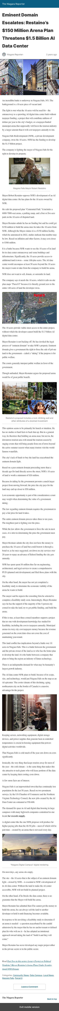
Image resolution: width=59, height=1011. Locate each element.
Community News (21, 975)
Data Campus (36, 975)
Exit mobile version (30, 1007)
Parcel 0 (18, 978)
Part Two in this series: (17, 961)
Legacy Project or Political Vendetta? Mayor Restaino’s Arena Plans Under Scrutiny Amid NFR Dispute (27, 965)
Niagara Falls (8, 978)
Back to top (52, 999)
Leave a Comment (29, 987)
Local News (48, 975)
